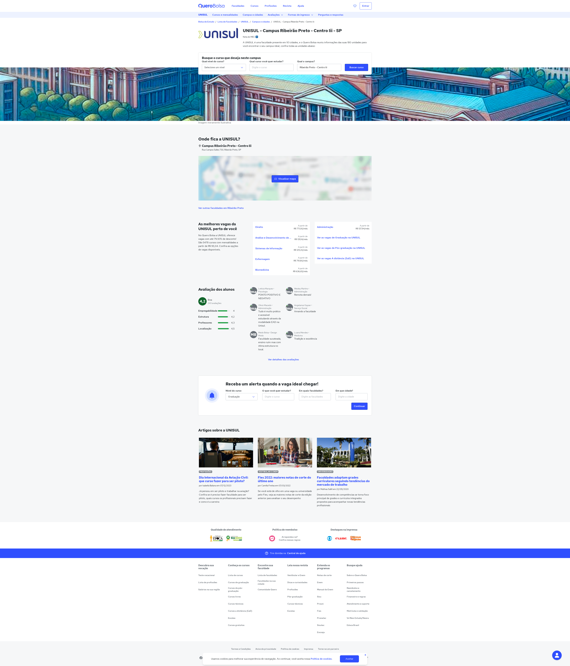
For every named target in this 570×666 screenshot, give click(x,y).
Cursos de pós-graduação (235, 589)
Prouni (320, 603)
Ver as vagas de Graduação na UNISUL (338, 237)
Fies (319, 611)
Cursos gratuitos (236, 625)
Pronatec (321, 618)
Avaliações (274, 14)
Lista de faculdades (267, 575)
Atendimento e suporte (358, 603)
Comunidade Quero (267, 589)
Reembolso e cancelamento (353, 589)
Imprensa (308, 649)
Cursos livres (234, 596)
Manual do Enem (325, 589)
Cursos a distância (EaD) (240, 611)
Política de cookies (290, 649)
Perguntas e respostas (330, 14)
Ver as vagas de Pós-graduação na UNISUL (341, 248)
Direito (259, 227)
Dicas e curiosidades (297, 582)
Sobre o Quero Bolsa (357, 575)
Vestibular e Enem (296, 575)
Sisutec (320, 625)
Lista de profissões (207, 582)
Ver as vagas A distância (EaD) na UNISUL (340, 258)
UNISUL (203, 14)
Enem (320, 582)
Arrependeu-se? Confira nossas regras (289, 538)
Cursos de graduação (238, 582)
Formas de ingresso (299, 14)
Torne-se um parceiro (328, 649)
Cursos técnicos (235, 603)
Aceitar (349, 658)
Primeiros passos (355, 582)
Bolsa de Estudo (206, 21)
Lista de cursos (235, 575)
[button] (557, 655)
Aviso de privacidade (265, 649)
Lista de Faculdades (227, 21)
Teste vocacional (206, 575)
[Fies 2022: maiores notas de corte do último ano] (285, 452)
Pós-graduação (295, 596)
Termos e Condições (241, 649)
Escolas (231, 618)
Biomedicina (262, 269)
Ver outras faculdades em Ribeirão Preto (221, 208)
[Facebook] (201, 658)
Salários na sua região (209, 589)
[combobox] (272, 67)
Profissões (292, 589)
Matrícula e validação (357, 611)
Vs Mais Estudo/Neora (358, 618)
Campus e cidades (253, 14)
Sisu (319, 596)
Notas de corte (324, 575)
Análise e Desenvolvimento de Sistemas (273, 237)
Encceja (321, 632)
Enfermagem (262, 259)
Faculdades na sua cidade (267, 582)
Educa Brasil (353, 625)
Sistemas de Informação (268, 248)
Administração (325, 227)
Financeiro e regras (356, 596)
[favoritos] (354, 6)
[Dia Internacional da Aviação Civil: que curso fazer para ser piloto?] (226, 452)
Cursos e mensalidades (225, 14)
